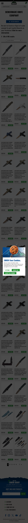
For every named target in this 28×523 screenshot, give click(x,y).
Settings (7, 270)
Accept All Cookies (10, 273)
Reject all (15, 270)
